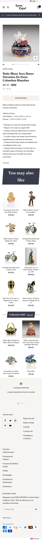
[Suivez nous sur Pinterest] (5, 425)
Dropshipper (7, 475)
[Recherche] (8, 7)
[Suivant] (38, 64)
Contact (26, 427)
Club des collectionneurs (8, 450)
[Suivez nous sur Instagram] (15, 420)
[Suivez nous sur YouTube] (10, 425)
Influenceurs (7, 486)
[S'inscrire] (36, 509)
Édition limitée (28, 423)
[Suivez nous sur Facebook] (5, 420)
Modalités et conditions (28, 437)
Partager (6, 163)
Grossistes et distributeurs (8, 480)
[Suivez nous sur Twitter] (10, 420)
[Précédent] (4, 64)
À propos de (28, 431)
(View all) (30, 315)
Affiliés (5, 471)
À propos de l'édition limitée (10, 465)
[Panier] (38, 7)
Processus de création (8, 457)
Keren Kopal (8, 69)
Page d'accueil (28, 418)
